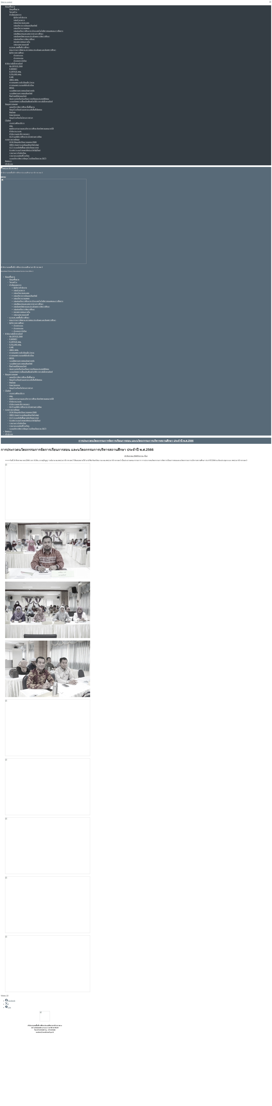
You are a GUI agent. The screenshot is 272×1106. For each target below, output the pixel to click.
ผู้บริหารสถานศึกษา (16, 53)
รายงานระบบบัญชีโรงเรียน (19, 156)
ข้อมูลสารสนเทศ (11, 104)
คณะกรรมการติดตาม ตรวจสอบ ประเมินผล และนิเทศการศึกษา (32, 50)
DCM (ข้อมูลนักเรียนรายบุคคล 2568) (23, 142)
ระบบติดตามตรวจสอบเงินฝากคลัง (21, 91)
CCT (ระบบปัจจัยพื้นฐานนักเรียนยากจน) (24, 147)
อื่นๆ (146, 456)
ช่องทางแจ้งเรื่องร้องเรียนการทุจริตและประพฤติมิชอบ (29, 99)
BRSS (11, 88)
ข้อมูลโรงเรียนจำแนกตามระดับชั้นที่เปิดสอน (25, 110)
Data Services (14, 115)
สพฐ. (11, 126)
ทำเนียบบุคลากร (15, 15)
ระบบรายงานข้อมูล (12, 139)
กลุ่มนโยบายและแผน (21, 23)
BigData (12, 112)
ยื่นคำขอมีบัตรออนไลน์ (17, 96)
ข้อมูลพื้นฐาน (10, 7)
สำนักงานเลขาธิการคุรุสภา (19, 134)
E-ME (11, 77)
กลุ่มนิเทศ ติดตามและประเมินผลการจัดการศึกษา (32, 36)
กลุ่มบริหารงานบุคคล (21, 28)
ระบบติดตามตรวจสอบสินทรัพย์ (20, 93)
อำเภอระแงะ (18, 55)
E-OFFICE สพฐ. (15, 72)
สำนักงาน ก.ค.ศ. (15, 131)
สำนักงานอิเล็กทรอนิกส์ (14, 63)
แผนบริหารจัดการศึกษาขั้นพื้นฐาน (22, 107)
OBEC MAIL (14, 80)
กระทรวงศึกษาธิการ (17, 123)
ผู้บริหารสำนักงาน (20, 17)
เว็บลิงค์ (8, 120)
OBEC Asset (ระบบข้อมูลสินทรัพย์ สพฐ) (24, 145)
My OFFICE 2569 (16, 66)
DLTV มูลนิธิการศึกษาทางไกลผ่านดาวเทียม (25, 137)
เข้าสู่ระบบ (9, 164)
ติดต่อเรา (8, 161)
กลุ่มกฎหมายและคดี (21, 44)
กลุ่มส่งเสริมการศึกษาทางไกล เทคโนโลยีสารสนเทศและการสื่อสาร (38, 31)
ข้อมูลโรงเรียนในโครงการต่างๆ (21, 118)
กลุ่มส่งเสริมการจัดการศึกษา (24, 39)
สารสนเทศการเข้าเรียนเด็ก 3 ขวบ (21, 82)
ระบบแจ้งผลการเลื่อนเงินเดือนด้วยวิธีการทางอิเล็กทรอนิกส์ (31, 101)
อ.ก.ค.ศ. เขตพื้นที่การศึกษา (19, 47)
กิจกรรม (140, 456)
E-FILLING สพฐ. (15, 74)
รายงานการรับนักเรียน (17, 153)
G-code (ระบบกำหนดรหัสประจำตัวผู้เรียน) (24, 150)
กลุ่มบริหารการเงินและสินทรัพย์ (25, 25)
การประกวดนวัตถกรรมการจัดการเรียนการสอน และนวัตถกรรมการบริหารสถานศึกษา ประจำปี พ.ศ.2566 (136, 440)
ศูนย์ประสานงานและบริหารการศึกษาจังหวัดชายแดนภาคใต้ (31, 128)
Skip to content (6, 2)
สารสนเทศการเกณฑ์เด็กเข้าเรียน (21, 85)
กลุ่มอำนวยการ (19, 20)
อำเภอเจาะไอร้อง (20, 61)
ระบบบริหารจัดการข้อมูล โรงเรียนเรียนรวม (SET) (27, 158)
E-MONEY (13, 69)
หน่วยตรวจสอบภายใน (22, 42)
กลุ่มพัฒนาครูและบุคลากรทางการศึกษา (28, 34)
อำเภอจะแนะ (18, 58)
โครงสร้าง (13, 12)
